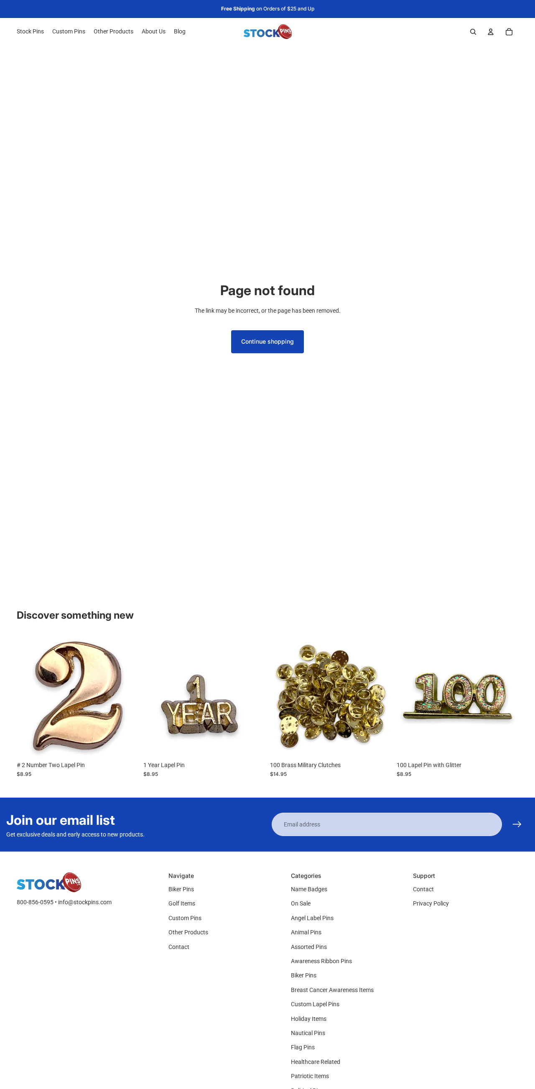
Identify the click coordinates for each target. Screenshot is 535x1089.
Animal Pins (306, 932)
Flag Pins (303, 1047)
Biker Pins (181, 889)
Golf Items (181, 903)
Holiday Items (308, 1018)
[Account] (491, 32)
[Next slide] (125, 696)
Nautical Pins (308, 1033)
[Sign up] (517, 824)
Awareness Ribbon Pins (321, 961)
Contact (178, 947)
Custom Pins (184, 918)
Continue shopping (267, 341)
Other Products (188, 932)
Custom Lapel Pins (315, 1004)
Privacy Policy (431, 903)
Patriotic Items (310, 1076)
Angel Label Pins (312, 918)
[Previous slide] (29, 696)
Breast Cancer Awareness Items (332, 990)
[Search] (473, 32)
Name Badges (309, 889)
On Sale (301, 903)
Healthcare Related (315, 1061)
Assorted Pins (309, 947)
